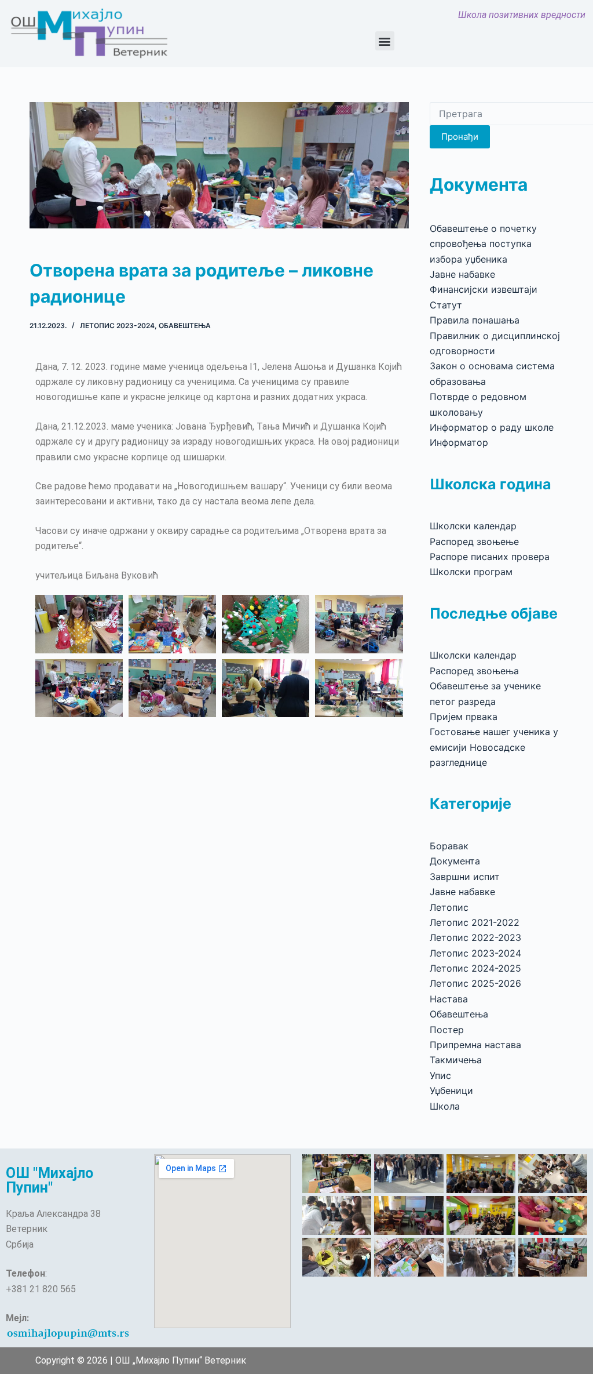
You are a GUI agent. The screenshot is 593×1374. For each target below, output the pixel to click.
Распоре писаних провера (490, 556)
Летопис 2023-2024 (117, 325)
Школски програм (471, 571)
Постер (447, 1029)
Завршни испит (465, 876)
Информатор (459, 442)
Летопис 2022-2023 (475, 937)
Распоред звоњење (474, 541)
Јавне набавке (462, 274)
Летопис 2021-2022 (474, 922)
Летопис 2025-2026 (475, 983)
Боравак (449, 846)
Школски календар (473, 526)
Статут (446, 305)
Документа (455, 861)
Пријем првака (463, 716)
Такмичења (456, 1060)
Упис (440, 1075)
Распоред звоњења (474, 671)
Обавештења (185, 325)
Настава (449, 999)
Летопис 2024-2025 (475, 968)
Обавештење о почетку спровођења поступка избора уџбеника (483, 244)
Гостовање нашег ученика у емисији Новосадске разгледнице (494, 747)
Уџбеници (451, 1090)
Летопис (449, 907)
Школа (445, 1106)
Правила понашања (474, 320)
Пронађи (459, 136)
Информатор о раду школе (492, 427)
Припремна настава (475, 1045)
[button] (384, 40)
